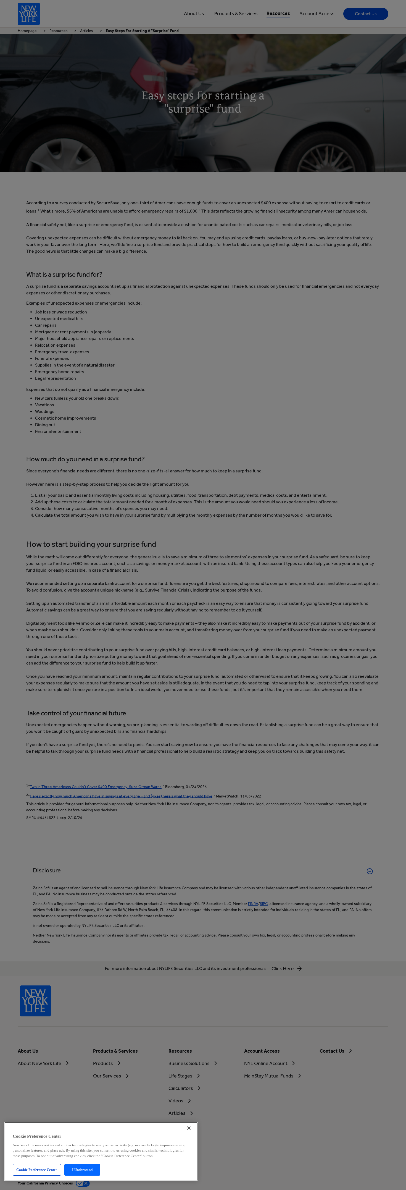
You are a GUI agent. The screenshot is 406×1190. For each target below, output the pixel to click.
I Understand (82, 1170)
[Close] (189, 1128)
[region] (101, 1151)
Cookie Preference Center (36, 1170)
